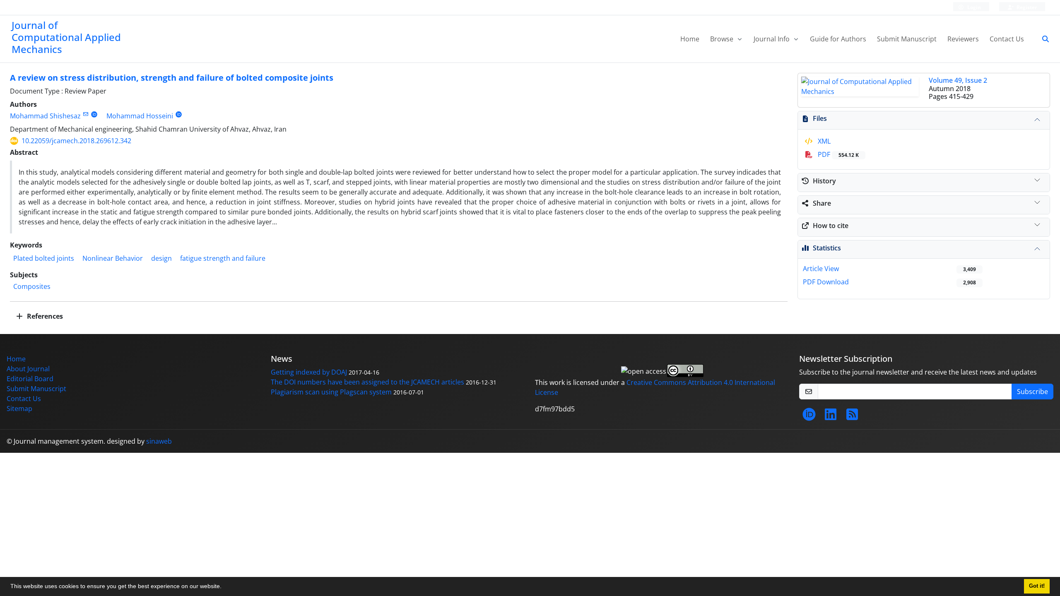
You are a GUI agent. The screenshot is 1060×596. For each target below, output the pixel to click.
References (44, 316)
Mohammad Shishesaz (45, 115)
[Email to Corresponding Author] (85, 114)
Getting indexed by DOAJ (309, 372)
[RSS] (852, 416)
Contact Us (1007, 38)
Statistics (827, 247)
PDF (837, 154)
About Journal (28, 368)
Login (973, 7)
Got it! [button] (1037, 586)
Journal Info (772, 38)
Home (689, 38)
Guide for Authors (838, 38)
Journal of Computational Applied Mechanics (66, 37)
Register (1026, 7)
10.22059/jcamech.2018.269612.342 (76, 140)
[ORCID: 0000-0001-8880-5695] (179, 114)
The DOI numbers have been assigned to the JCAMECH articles (367, 382)
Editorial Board (30, 378)
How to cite (830, 225)
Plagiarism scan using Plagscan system (331, 392)
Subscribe (1032, 391)
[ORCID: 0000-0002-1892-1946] (94, 114)
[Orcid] (809, 416)
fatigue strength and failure (222, 258)
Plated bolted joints (43, 258)
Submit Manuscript (907, 38)
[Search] (1042, 39)
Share (822, 203)
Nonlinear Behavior (112, 258)
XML (823, 141)
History (824, 180)
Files (820, 118)
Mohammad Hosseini (139, 115)
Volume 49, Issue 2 (958, 80)
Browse (722, 38)
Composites (32, 286)
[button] (224, 587)
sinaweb (159, 441)
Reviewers (963, 38)
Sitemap (19, 408)
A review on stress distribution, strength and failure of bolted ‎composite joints (171, 77)
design (161, 258)
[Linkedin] (831, 416)
